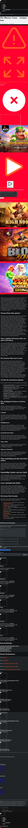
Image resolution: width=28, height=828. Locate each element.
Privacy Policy (6, 810)
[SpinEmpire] (3, 577)
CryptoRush (6, 660)
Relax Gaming (6, 517)
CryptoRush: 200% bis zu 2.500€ (10, 663)
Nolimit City (6, 514)
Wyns (1, 635)
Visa (1, 768)
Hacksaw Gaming (7, 502)
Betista (1, 607)
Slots (4, 8)
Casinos (4, 5)
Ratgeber (2, 793)
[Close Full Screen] (14, 113)
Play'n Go (2, 780)
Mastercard (2, 766)
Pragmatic (2, 782)
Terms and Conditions (7, 811)
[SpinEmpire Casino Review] (3, 688)
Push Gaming (6, 512)
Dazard (5, 657)
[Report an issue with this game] (14, 52)
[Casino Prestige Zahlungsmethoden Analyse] (3, 679)
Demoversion (10, 187)
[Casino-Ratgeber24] (2, 2)
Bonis (4, 7)
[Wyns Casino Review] (3, 707)
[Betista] (3, 606)
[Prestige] (3, 564)
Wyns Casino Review (4, 649)
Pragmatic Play (6, 504)
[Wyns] (3, 634)
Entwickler (7, 9)
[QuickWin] (3, 620)
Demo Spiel (2, 228)
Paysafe (1, 770)
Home (4, 4)
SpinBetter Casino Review (5, 648)
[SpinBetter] (3, 591)
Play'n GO (5, 509)
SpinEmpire (2, 578)
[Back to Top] (0, 827)
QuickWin (2, 621)
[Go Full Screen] (14, 80)
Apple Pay (2, 769)
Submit (2, 197)
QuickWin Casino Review (5, 651)
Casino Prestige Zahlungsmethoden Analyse (9, 646)
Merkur (1, 778)
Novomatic (2, 779)
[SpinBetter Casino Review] (3, 698)
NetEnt (4, 507)
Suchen (1, 552)
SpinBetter (2, 593)
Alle (1, 789)
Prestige (1, 566)
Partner (1, 792)
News (4, 10)
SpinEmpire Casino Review (6, 647)
